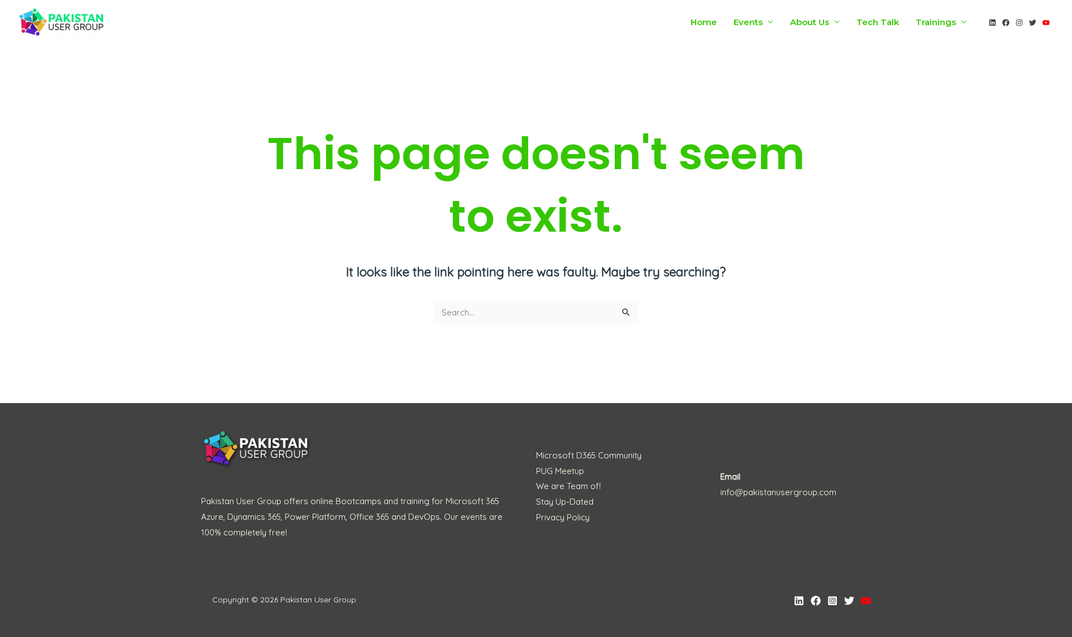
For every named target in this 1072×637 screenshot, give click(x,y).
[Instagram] (1019, 22)
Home (704, 22)
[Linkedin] (992, 22)
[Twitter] (1032, 22)
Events (748, 22)
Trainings (936, 22)
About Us (809, 22)
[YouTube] (1046, 22)
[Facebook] (1005, 22)
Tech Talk (877, 22)
